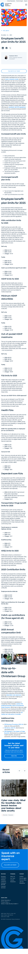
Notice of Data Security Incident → (9, 903)
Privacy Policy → (5, 902)
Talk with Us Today (14, 71)
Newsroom (13, 881)
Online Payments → (6, 900)
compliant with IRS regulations (17, 107)
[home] (6, 4)
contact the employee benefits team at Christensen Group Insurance (12, 705)
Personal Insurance (3, 880)
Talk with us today (10, 865)
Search (25, 1)
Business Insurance (3, 877)
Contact (21, 876)
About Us (12, 876)
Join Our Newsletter (22, 882)
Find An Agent (19, 1)
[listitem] (14, 799)
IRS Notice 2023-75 (9, 728)
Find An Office (22, 880)
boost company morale (11, 79)
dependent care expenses (13, 695)
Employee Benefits (3, 883)
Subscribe (14, 756)
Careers (12, 880)
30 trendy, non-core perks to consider (12, 713)
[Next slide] (24, 771)
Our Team (12, 878)
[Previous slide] (19, 771)
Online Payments (11, 1)
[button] (25, 5)
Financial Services (3, 887)
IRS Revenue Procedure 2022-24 (13, 724)
